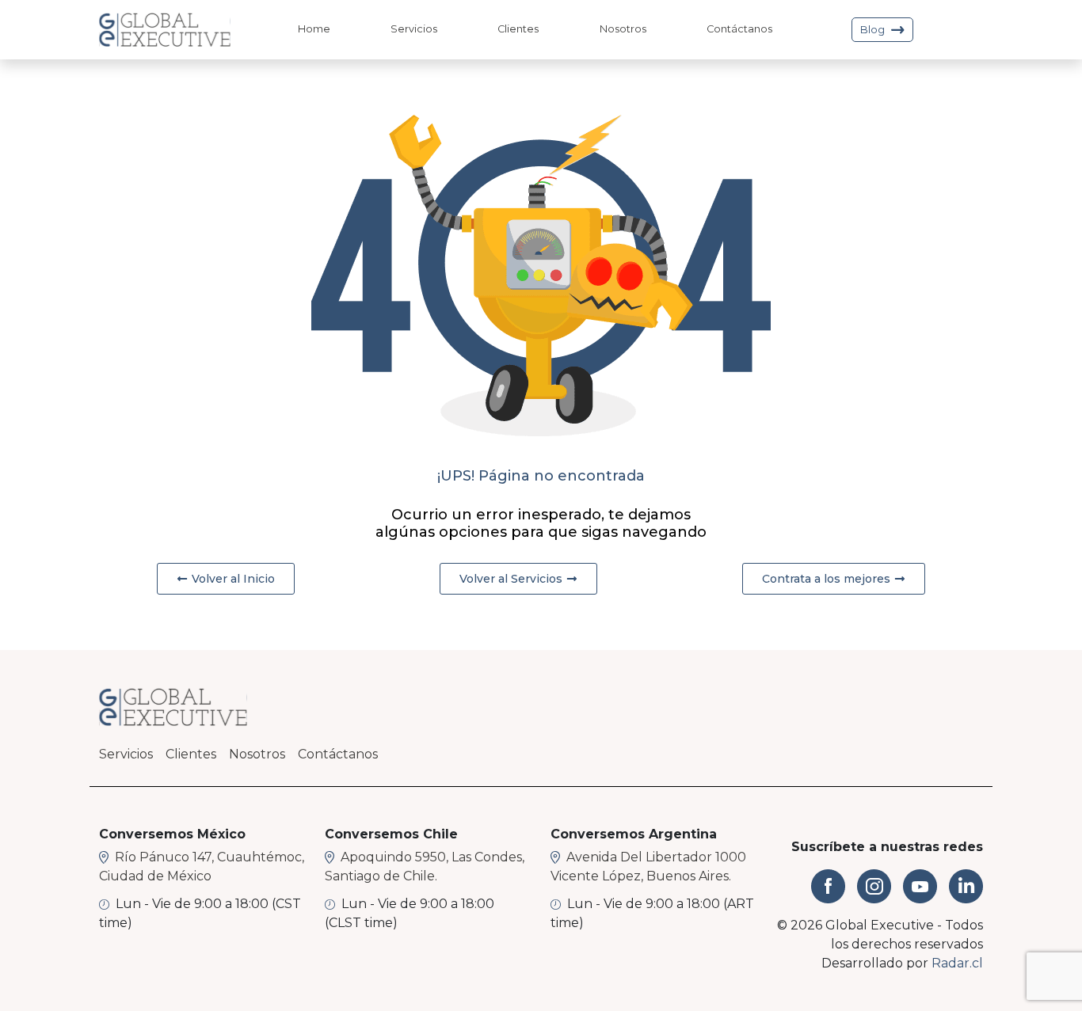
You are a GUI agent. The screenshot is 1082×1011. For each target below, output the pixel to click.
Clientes (518, 29)
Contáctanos (739, 29)
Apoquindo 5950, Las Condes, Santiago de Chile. (424, 866)
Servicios (414, 29)
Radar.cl (957, 963)
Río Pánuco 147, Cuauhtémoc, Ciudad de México (201, 866)
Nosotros (623, 29)
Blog (872, 30)
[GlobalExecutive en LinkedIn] (966, 886)
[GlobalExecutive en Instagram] (874, 886)
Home (314, 29)
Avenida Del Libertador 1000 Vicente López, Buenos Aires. (648, 866)
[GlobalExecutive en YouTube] (920, 886)
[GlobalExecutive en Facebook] (828, 886)
